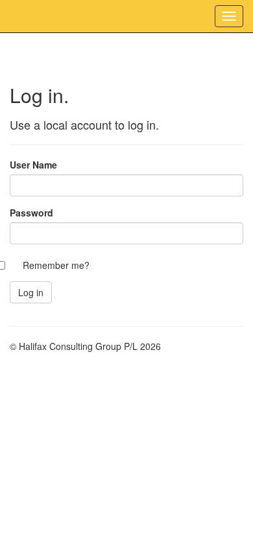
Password (31, 212)
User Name (33, 164)
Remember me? (56, 265)
